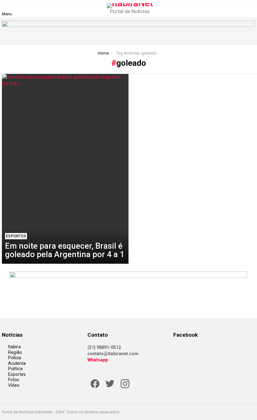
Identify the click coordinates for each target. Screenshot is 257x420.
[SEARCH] (251, 9)
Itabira (14, 346)
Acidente (17, 363)
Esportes (16, 236)
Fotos (13, 379)
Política (15, 368)
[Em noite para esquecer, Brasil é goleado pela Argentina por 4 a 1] (65, 169)
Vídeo (13, 385)
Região (15, 352)
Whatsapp (97, 359)
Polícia (14, 357)
